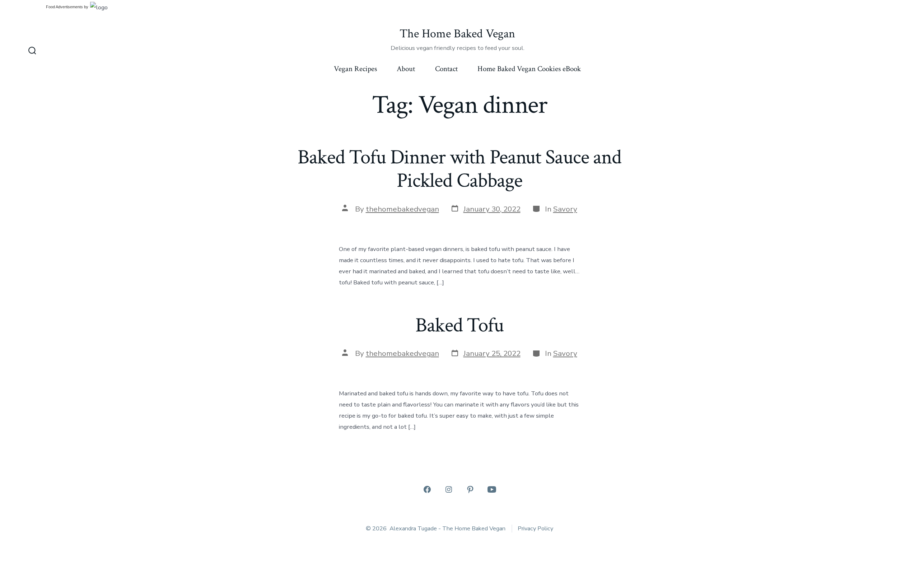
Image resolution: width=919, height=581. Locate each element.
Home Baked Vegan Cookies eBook (529, 69)
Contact (446, 69)
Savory (565, 209)
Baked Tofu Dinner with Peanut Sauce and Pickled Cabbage (459, 169)
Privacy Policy (535, 529)
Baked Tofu (459, 325)
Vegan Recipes (355, 69)
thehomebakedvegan (402, 209)
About (406, 69)
